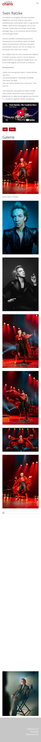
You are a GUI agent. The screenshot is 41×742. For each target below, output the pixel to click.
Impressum (33, 728)
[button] (37, 3)
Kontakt (35, 731)
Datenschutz (32, 734)
